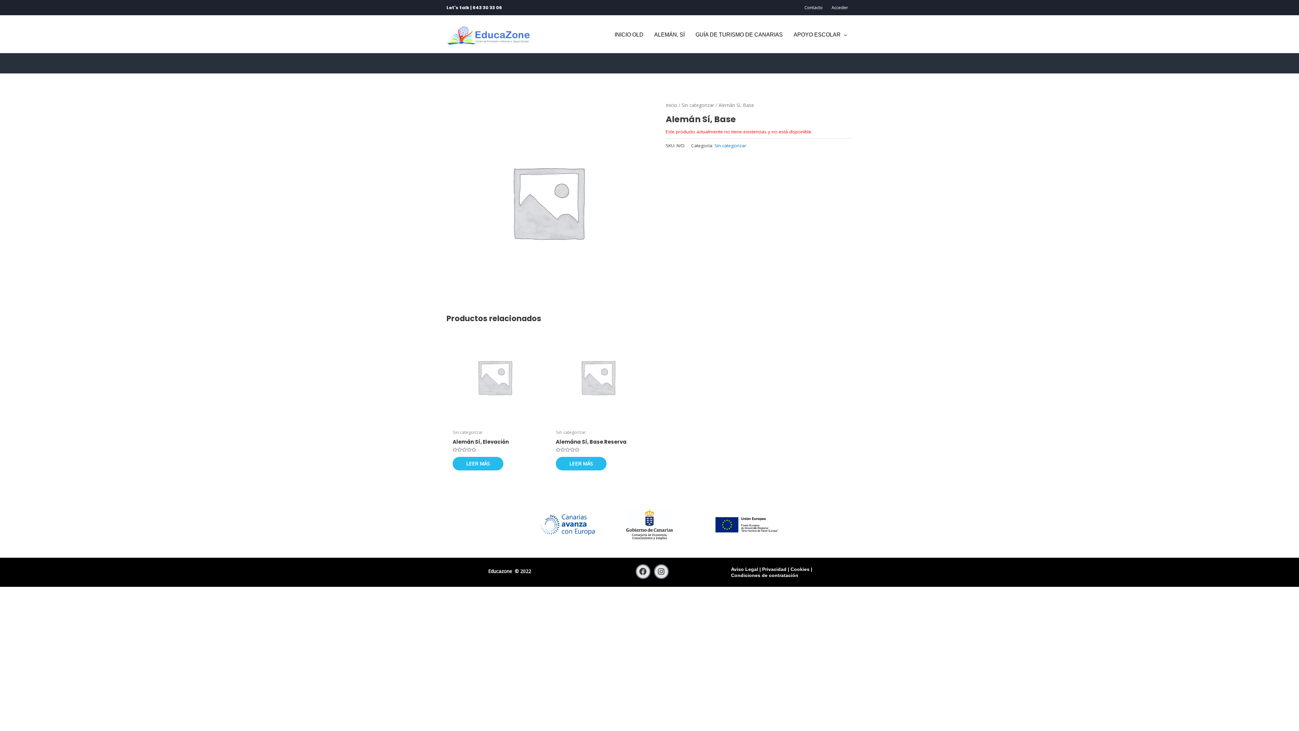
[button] (844, 35)
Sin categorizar (698, 105)
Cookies (800, 569)
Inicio (671, 105)
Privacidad (774, 569)
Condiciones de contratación (764, 575)
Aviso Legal (744, 569)
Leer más (478, 463)
